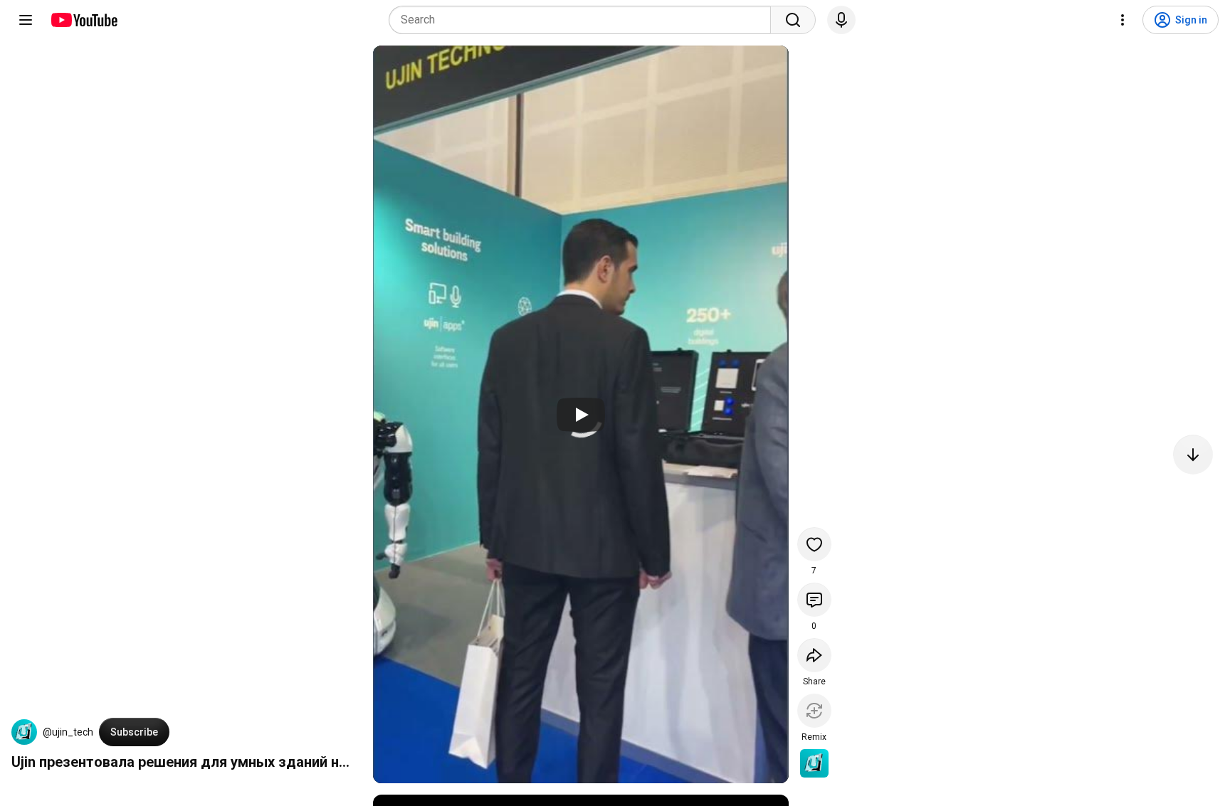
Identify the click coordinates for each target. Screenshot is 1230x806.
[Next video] (1193, 454)
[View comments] (814, 600)
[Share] (814, 655)
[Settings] (1122, 19)
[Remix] (814, 711)
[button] (24, 732)
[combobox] (584, 19)
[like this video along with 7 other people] (814, 544)
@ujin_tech (68, 732)
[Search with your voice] (841, 20)
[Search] (793, 20)
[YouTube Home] (83, 20)
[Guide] (25, 19)
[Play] (581, 415)
